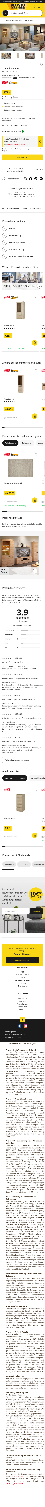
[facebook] (19, 1026)
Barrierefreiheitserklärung (15, 1034)
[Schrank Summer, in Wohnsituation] (22, 37)
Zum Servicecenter (22, 960)
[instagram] (25, 1026)
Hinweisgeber (10, 1032)
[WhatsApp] (25, 178)
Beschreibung (15, 235)
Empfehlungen (36, 208)
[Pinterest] (35, 178)
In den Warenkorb (22, 157)
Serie (25, 208)
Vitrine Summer (9, 294)
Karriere (22, 1001)
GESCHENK (13, 141)
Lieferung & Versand (18, 242)
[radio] (22, 630)
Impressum (22, 1007)
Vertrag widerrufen (22, 980)
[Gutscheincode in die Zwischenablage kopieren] (40, 141)
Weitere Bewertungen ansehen (17, 760)
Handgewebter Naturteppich (14, 452)
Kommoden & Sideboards (16, 855)
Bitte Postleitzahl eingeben (14, 125)
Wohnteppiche (10, 443)
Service (22, 977)
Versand (15, 97)
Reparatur (22, 983)
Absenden (36, 911)
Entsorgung (22, 986)
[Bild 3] (30, 55)
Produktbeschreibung (10, 208)
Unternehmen (22, 998)
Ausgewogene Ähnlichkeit (15, 778)
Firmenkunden (22, 1004)
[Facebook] (30, 178)
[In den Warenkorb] (34, 343)
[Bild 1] (6, 55)
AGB (22, 972)
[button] (3, 6)
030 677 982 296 (19, 193)
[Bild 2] (18, 55)
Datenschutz (22, 1009)
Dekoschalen (27, 443)
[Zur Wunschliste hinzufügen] (41, 64)
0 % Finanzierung (16, 249)
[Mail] (41, 178)
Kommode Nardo (9, 787)
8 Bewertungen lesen (27, 78)
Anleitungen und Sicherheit (21, 256)
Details (12, 228)
